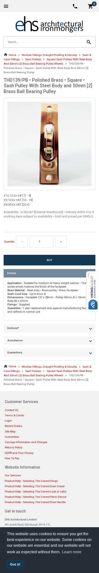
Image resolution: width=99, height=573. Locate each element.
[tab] (49, 273)
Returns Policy (13, 447)
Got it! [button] (15, 564)
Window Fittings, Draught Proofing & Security (49, 55)
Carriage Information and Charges (26, 442)
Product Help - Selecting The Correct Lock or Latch (36, 491)
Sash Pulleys (33, 59)
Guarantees (12, 436)
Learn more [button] (71, 552)
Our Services (13, 475)
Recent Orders (13, 426)
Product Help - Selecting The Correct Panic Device (35, 497)
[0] (90, 6)
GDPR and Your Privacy (19, 453)
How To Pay (12, 458)
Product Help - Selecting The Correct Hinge (31, 481)
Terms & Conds (14, 415)
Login (8, 420)
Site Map (10, 431)
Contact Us (11, 410)
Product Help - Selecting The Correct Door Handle (35, 502)
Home (12, 55)
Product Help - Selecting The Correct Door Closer (35, 486)
